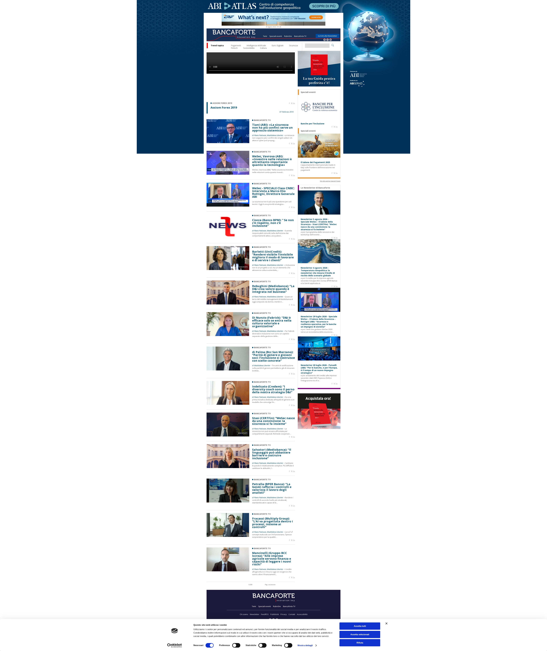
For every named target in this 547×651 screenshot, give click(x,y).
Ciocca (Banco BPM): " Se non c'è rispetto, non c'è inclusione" (273, 223)
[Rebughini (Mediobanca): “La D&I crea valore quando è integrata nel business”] (228, 303)
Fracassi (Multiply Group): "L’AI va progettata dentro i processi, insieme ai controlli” (272, 523)
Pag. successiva (270, 584)
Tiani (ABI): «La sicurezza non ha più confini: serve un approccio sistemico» (272, 127)
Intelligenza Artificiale (256, 45)
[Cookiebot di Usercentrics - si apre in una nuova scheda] (174, 645)
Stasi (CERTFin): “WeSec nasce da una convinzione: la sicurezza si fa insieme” (273, 421)
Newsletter (254, 614)
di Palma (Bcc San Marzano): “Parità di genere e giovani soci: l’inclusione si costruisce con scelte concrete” (273, 356)
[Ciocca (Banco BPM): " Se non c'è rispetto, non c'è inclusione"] (228, 237)
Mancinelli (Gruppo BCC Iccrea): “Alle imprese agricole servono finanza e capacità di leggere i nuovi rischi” (271, 559)
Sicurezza (293, 45)
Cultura (263, 48)
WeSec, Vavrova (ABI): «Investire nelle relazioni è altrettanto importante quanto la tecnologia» (272, 160)
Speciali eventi (275, 36)
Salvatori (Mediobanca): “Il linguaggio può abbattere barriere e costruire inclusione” (271, 454)
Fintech (234, 48)
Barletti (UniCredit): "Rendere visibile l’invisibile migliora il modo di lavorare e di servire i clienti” (273, 256)
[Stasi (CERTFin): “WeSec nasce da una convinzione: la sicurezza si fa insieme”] (228, 435)
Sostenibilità (248, 48)
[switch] (236, 645)
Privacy (283, 614)
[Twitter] (327, 40)
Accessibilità (302, 614)
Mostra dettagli (305, 645)
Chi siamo (244, 614)
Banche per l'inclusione (312, 123)
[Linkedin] (294, 103)
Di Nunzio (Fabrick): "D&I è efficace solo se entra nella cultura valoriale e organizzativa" (271, 322)
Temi (265, 36)
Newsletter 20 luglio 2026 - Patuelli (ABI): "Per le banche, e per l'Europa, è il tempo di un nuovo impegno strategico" (319, 369)
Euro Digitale (277, 45)
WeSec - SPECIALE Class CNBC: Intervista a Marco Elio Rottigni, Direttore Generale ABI (273, 192)
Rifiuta (360, 642)
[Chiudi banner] (386, 623)
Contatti (291, 614)
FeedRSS (265, 614)
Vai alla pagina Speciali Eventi (330, 181)
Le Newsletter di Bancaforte (315, 188)
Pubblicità (274, 614)
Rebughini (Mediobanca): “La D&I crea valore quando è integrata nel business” (273, 289)
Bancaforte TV (300, 36)
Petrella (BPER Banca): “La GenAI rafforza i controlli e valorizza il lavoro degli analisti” (271, 488)
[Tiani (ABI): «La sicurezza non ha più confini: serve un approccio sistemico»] (228, 142)
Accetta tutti (360, 626)
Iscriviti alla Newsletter (327, 36)
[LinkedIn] (330, 40)
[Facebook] (324, 40)
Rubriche (288, 36)
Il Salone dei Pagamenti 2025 (315, 162)
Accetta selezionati (359, 634)
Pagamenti (236, 45)
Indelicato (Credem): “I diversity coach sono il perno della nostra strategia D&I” (273, 389)
